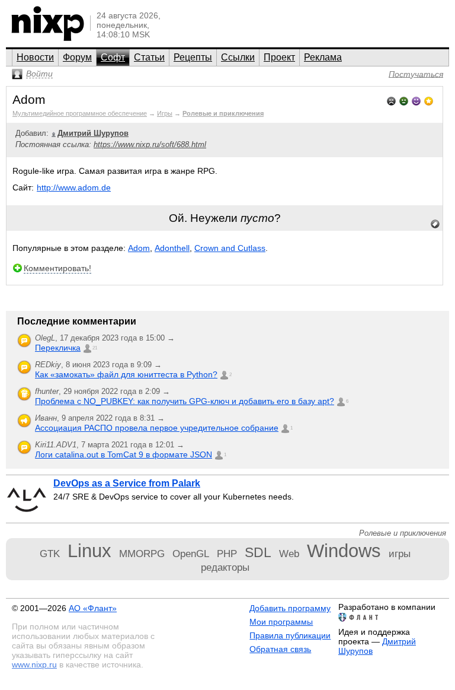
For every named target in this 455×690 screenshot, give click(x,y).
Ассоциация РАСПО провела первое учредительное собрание (156, 428)
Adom (139, 248)
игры (400, 553)
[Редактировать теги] (435, 224)
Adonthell (172, 248)
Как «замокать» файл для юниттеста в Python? (126, 374)
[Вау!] (428, 100)
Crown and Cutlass (229, 248)
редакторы (225, 567)
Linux (89, 550)
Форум (77, 57)
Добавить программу (290, 608)
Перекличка (58, 347)
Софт (113, 57)
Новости (35, 57)
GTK (50, 553)
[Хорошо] (416, 100)
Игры (164, 113)
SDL (258, 552)
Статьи (149, 57)
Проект (279, 57)
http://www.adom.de (74, 187)
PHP (227, 553)
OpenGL (190, 553)
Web (289, 553)
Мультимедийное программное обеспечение (79, 113)
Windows (344, 550)
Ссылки (238, 57)
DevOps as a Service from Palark (126, 483)
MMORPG (142, 553)
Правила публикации (290, 635)
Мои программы (281, 622)
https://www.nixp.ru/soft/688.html (150, 144)
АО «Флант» (93, 608)
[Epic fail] (391, 100)
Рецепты (193, 57)
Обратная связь (280, 649)
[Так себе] (403, 100)
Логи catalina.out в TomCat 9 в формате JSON (123, 454)
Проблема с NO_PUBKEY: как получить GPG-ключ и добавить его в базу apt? (184, 401)
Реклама (323, 57)
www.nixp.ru (34, 664)
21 (94, 348)
